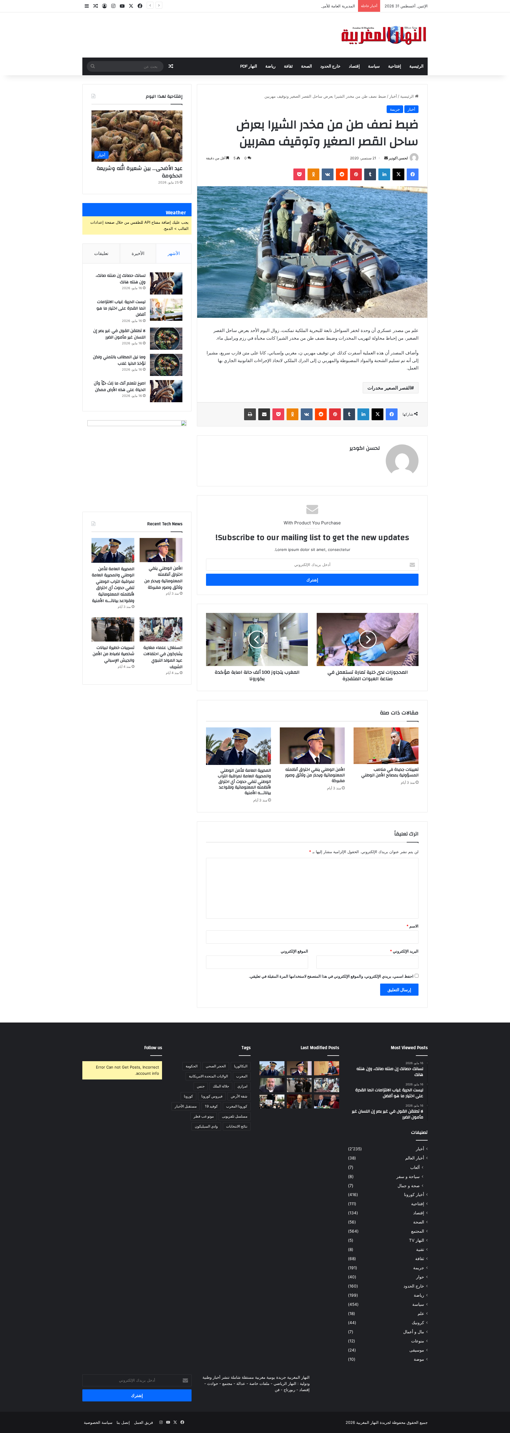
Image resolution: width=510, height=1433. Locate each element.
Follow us (153, 1048)
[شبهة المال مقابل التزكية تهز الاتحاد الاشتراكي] (272, 1085)
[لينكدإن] (384, 174)
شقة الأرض (239, 1096)
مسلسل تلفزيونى (234, 1116)
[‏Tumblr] (370, 174)
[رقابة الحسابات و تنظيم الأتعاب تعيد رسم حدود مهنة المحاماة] (272, 1102)
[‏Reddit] (342, 174)
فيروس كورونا (212, 1096)
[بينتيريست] (356, 174)
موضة (419, 1359)
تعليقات (101, 253)
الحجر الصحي (216, 1066)
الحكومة (191, 1066)
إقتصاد (354, 66)
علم (421, 1313)
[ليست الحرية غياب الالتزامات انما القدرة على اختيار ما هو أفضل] (166, 310)
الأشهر (174, 253)
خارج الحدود (330, 66)
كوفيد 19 (211, 1106)
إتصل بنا (123, 1422)
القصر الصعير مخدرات (389, 388)
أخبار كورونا (414, 1194)
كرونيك (418, 1322)
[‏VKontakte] (328, 174)
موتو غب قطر (204, 1116)
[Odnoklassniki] (313, 174)
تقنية (420, 1249)
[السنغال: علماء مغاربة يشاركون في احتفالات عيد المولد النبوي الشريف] (161, 629)
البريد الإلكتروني (404, 951)
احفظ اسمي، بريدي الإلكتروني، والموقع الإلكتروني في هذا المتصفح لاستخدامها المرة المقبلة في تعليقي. (331, 976)
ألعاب (415, 1167)
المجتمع (417, 1231)
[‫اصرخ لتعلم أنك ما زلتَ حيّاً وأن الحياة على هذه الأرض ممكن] (166, 391)
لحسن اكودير (398, 158)
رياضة (270, 66)
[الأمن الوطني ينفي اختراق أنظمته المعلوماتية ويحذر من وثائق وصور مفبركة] (312, 745)
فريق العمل (143, 1422)
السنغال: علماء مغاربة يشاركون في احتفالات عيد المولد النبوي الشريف (162, 657)
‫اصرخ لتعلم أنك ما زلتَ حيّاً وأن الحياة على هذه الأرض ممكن (120, 386)
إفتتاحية (394, 66)
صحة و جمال (409, 1185)
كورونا (188, 1096)
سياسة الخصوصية (98, 1422)
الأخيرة (138, 253)
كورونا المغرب (236, 1106)
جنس (201, 1086)
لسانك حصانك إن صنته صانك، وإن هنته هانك (121, 279)
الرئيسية (416, 66)
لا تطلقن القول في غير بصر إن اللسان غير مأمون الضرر (119, 334)
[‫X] (398, 174)
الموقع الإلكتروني (294, 951)
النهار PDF (248, 66)
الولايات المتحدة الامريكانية (208, 1076)
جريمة (395, 109)
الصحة (306, 66)
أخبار (393, 96)
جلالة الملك (221, 1086)
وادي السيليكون (206, 1126)
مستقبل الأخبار (186, 1106)
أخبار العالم (414, 1158)
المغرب (241, 1076)
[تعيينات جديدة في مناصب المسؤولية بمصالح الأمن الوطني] (386, 745)
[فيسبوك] (413, 174)
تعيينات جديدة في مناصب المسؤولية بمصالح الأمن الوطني (390, 772)
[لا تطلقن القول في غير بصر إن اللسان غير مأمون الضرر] (166, 339)
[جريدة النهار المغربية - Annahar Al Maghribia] (383, 35)
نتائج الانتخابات (236, 1126)
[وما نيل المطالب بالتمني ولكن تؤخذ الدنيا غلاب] (166, 365)
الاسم (412, 926)
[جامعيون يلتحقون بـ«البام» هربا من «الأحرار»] (326, 1102)
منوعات (417, 1341)
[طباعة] (250, 414)
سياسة (374, 66)
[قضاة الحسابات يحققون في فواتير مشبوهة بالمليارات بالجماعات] (299, 1102)
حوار (420, 1277)
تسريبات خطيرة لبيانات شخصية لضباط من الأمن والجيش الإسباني (113, 654)
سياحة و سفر (408, 1176)
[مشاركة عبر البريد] (264, 414)
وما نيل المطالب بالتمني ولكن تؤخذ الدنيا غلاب (119, 360)
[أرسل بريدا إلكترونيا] (386, 158)
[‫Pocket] (299, 174)
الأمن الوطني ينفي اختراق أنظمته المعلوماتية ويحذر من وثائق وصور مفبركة (315, 775)
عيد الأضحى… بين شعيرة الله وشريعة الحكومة (139, 172)
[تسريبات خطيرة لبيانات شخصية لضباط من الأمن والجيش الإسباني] (112, 629)
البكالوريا (240, 1066)
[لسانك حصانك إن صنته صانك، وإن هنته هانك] (166, 283)
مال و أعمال (413, 1331)
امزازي (242, 1086)
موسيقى (416, 1350)
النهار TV (416, 1240)
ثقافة (288, 66)
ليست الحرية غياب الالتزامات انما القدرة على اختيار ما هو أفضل (121, 308)
